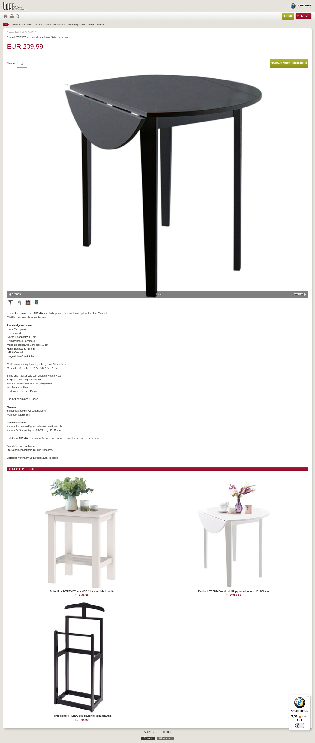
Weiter (298, 294)
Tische (36, 24)
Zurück (16, 294)
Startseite (6, 24)
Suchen (18, 16)
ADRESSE (150, 732)
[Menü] (307, 697)
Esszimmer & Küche (20, 24)
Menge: (11, 63)
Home (5, 16)
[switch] (299, 725)
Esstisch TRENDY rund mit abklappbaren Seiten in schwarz (74, 24)
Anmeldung (12, 16)
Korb (288, 16)
